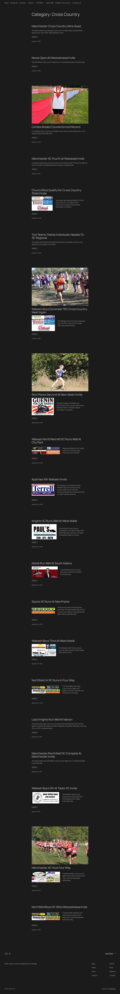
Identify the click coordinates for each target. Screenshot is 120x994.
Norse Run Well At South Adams (52, 563)
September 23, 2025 (37, 547)
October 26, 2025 (36, 218)
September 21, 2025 (37, 585)
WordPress (113, 989)
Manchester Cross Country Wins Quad (56, 26)
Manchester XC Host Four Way (51, 867)
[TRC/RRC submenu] (43, 2)
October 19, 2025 (36, 253)
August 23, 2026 (36, 142)
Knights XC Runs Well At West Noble (54, 520)
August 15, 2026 (36, 173)
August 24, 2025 (36, 930)
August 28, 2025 (36, 890)
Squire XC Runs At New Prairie (50, 601)
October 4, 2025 (36, 338)
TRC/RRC (39, 3)
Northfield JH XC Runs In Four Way (53, 680)
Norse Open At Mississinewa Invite (53, 57)
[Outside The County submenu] (70, 2)
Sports (30, 3)
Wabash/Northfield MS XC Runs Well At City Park (56, 441)
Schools (22, 3)
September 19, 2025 (37, 703)
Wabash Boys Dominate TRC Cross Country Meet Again (59, 310)
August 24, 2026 (36, 71)
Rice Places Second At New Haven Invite (57, 394)
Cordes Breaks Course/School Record (56, 126)
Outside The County (62, 3)
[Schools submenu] (26, 2)
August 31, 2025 (36, 811)
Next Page (110, 953)
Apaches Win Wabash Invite (49, 479)
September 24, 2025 (37, 504)
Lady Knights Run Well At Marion (52, 719)
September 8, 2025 (37, 737)
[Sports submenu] (34, 2)
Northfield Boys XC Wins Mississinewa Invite (59, 907)
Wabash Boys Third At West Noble (53, 640)
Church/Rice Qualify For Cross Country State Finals (56, 192)
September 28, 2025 (37, 422)
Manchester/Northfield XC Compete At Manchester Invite (56, 755)
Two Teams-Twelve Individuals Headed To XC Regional (58, 236)
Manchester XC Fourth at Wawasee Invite (58, 158)
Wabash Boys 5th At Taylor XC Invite (54, 788)
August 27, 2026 (36, 41)
